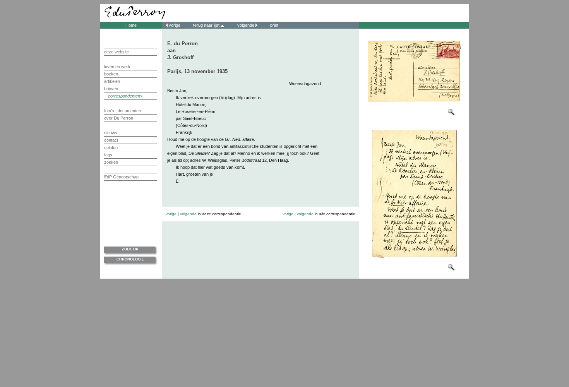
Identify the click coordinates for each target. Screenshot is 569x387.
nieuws (110, 132)
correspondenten (124, 96)
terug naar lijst (207, 25)
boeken (111, 74)
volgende (245, 25)
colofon (111, 147)
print (273, 25)
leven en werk (117, 66)
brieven (111, 88)
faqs (108, 154)
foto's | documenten (122, 110)
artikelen (112, 81)
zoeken (111, 162)
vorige (175, 25)
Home (131, 25)
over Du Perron (118, 118)
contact (111, 140)
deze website (116, 52)
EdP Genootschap (121, 177)
